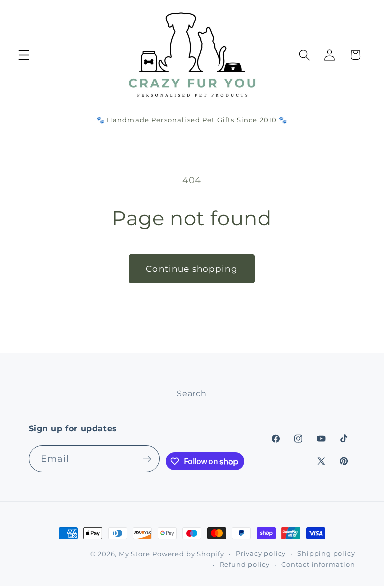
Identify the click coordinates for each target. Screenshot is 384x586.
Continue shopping (192, 268)
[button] (24, 55)
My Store (134, 554)
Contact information (318, 564)
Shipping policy (326, 553)
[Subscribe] (147, 458)
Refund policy (245, 564)
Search (191, 393)
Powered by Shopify (188, 554)
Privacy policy (261, 553)
